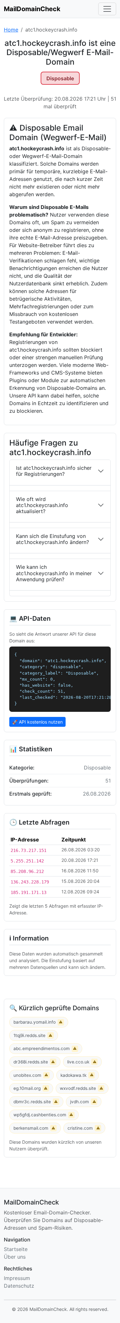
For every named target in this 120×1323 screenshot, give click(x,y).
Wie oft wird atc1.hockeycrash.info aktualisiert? (42, 505)
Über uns (15, 1257)
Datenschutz (19, 1286)
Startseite (16, 1249)
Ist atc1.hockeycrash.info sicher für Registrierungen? (54, 471)
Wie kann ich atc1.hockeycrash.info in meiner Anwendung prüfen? (54, 573)
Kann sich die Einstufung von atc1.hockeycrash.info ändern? (52, 539)
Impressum (17, 1278)
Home (11, 29)
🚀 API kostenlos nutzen (37, 722)
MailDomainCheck (32, 9)
